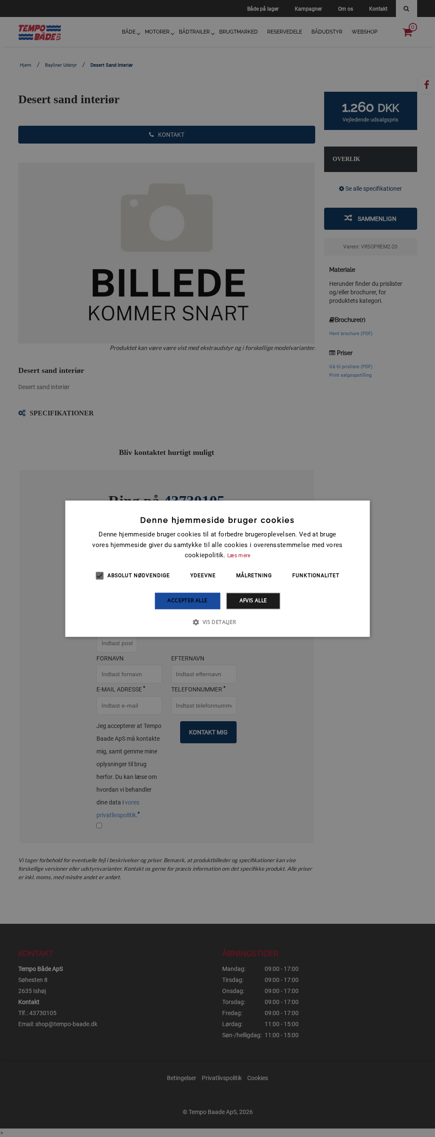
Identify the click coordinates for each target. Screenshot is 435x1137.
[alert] (217, 568)
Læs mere (238, 556)
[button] (217, 622)
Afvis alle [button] (253, 600)
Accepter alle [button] (187, 600)
